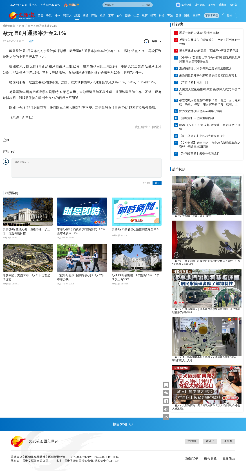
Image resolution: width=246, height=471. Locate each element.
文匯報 (212, 4)
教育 (145, 15)
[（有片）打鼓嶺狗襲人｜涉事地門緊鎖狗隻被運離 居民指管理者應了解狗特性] (206, 288)
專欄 (178, 15)
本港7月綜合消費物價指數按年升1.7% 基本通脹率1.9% (82, 231)
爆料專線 (200, 4)
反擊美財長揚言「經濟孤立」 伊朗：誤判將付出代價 (210, 41)
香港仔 (222, 4)
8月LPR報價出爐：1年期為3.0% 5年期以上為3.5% (135, 277)
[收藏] (166, 385)
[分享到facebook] (166, 401)
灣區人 (67, 15)
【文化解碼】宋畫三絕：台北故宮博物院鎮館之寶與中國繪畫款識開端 (210, 144)
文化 (119, 15)
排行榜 (177, 24)
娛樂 (128, 15)
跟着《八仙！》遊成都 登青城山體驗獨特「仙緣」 (210, 126)
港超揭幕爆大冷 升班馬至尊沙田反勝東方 (205, 68)
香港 (49, 15)
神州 (57, 15)
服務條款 (228, 459)
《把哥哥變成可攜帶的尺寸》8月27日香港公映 (81, 277)
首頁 (40, 15)
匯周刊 (197, 15)
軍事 (111, 15)
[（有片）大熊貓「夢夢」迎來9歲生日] (206, 195)
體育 (153, 15)
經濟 (77, 15)
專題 (170, 15)
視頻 (102, 15)
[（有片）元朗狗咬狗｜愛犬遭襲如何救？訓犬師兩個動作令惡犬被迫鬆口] (206, 384)
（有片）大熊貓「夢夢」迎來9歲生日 (193, 216)
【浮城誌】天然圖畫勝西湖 (196, 118)
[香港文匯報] (22, 15)
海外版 (233, 4)
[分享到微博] (166, 409)
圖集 (187, 15)
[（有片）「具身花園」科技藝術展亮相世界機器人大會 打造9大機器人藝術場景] (206, 240)
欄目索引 (120, 424)
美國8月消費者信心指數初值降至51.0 (135, 229)
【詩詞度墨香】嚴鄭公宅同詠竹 (199, 153)
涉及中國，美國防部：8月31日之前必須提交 (26, 277)
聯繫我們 (191, 459)
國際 (85, 15)
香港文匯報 (9, 25)
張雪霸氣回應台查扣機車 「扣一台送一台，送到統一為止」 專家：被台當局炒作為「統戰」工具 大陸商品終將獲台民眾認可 (210, 102)
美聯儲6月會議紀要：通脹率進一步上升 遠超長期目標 (26, 231)
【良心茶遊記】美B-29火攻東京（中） (203, 135)
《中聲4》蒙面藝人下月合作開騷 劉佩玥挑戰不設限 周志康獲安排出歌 (210, 59)
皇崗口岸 (74, 4)
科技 (161, 15)
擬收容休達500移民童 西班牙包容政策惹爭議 (208, 50)
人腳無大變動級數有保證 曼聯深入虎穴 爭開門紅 (210, 91)
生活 (136, 15)
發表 (157, 182)
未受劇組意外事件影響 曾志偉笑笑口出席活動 (208, 75)
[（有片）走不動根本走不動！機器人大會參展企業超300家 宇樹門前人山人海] (206, 336)
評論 (94, 15)
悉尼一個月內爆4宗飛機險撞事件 (200, 32)
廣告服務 (210, 459)
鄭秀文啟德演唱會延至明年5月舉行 (201, 111)
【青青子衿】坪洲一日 (193, 82)
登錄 (229, 15)
